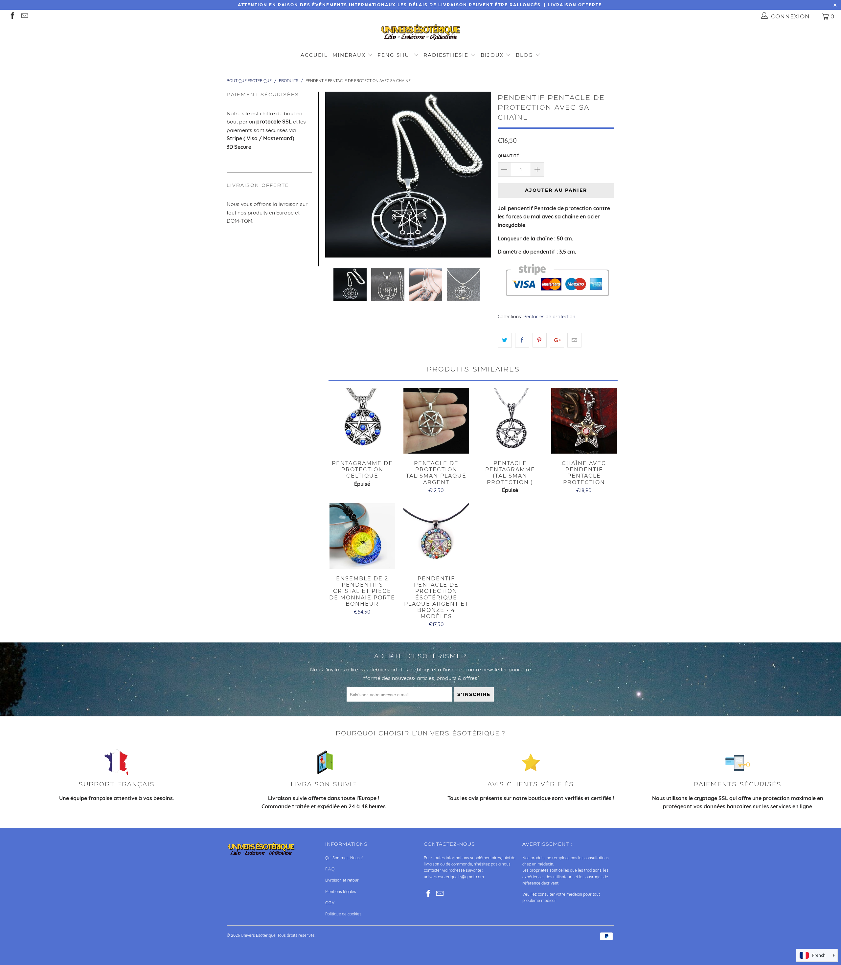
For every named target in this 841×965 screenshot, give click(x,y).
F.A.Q (329, 868)
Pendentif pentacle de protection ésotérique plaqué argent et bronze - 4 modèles (436, 536)
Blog (525, 55)
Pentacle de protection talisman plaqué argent (436, 421)
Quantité (508, 155)
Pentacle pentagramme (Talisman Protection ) (510, 421)
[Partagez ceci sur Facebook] (522, 340)
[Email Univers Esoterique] (24, 16)
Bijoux (492, 55)
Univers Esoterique (258, 935)
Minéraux (349, 55)
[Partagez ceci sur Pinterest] (540, 340)
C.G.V (329, 902)
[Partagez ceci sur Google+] (557, 340)
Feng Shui (394, 55)
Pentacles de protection (549, 317)
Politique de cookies (343, 913)
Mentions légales (340, 891)
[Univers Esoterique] (420, 33)
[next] (482, 175)
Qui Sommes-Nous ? (344, 857)
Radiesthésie (445, 55)
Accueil (314, 55)
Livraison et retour (342, 880)
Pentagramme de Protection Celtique (362, 421)
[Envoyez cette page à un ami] (574, 340)
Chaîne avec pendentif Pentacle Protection (584, 421)
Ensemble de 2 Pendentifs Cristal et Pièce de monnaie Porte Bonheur (362, 536)
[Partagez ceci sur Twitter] (505, 340)
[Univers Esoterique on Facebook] (12, 16)
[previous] (334, 175)
